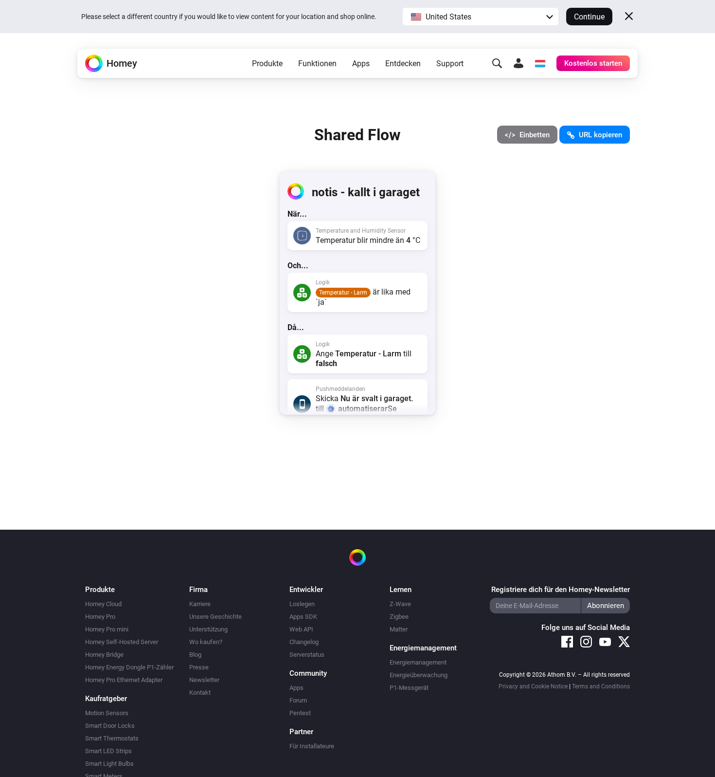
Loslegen (302, 604)
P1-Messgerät (409, 687)
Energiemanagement (418, 662)
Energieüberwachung (418, 675)
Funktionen (317, 63)
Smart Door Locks (110, 725)
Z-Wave (400, 604)
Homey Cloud (103, 604)
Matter (399, 629)
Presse (199, 667)
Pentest (300, 713)
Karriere (200, 604)
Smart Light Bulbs (109, 763)
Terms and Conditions (601, 686)
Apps (361, 63)
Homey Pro (100, 616)
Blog (195, 654)
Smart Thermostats (112, 738)
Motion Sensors (106, 713)
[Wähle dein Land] (540, 63)
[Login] (518, 63)
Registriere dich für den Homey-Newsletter (560, 589)
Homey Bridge (104, 654)
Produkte (267, 63)
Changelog (304, 642)
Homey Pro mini (106, 629)
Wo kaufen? (205, 642)
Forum (298, 700)
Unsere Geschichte (215, 616)
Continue (589, 16)
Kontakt (200, 692)
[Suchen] (497, 63)
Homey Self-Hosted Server (121, 642)
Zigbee (399, 616)
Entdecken (403, 63)
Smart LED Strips (108, 751)
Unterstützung (208, 629)
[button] (480, 16)
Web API (301, 629)
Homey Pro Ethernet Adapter (123, 680)
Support (450, 63)
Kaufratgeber (106, 698)
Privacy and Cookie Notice (533, 686)
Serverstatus (306, 654)
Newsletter (204, 680)
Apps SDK (303, 616)
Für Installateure (311, 746)
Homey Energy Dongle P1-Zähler (129, 667)
